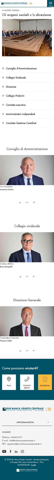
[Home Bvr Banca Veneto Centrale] (17, 3)
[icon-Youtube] (4, 451)
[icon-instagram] (22, 451)
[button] (50, 3)
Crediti (33, 464)
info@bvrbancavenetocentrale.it (22, 440)
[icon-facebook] (10, 451)
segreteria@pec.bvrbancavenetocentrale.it (24, 443)
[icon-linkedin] (16, 451)
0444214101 (16, 437)
